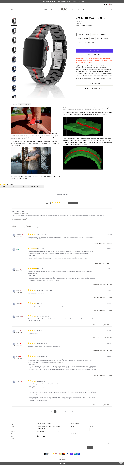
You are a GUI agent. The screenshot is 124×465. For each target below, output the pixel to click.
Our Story (81, 9)
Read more (60, 362)
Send (90, 447)
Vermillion (87, 42)
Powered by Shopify (62, 459)
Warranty (13, 429)
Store (52, 9)
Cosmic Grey (95, 34)
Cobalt (79, 38)
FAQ (12, 424)
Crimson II (107, 38)
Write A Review (73, 203)
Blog (12, 436)
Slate (92, 38)
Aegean (86, 38)
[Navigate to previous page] (51, 411)
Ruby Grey (81, 34)
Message (73, 433)
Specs (21, 104)
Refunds (13, 431)
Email (91, 426)
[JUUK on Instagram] (38, 436)
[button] (62, 463)
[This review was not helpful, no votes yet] (110, 243)
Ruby (93, 42)
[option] (62, 1)
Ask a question (94, 83)
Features (15, 104)
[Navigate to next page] (72, 411)
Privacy (12, 433)
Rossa (79, 42)
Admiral (103, 34)
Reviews (72, 9)
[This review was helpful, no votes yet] (107, 243)
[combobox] (18, 226)
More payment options (94, 54)
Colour (79, 32)
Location (13, 438)
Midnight (99, 38)
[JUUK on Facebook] (41, 436)
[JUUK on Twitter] (44, 436)
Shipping (78, 25)
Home (45, 9)
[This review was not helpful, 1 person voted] (110, 263)
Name (72, 426)
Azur (87, 34)
